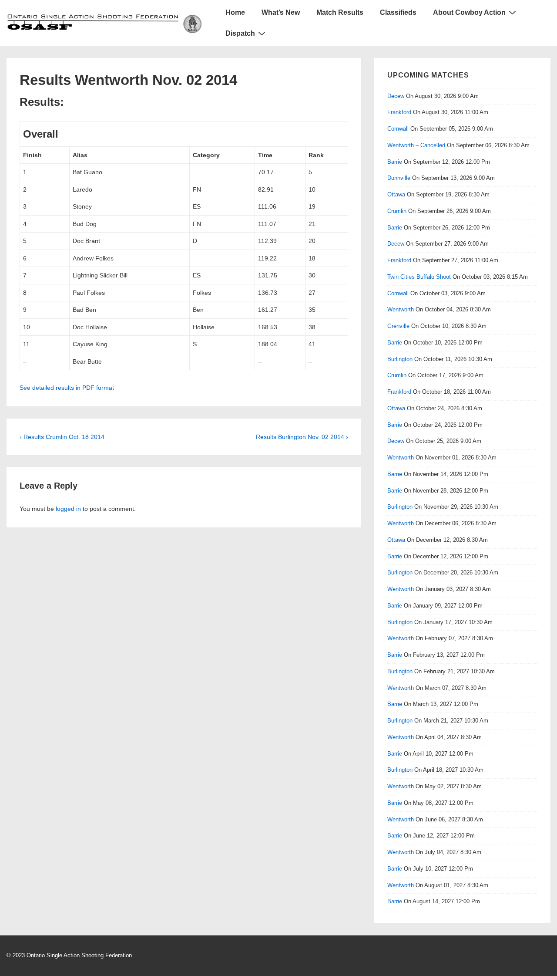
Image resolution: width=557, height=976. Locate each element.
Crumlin (396, 211)
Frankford (399, 112)
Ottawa (396, 194)
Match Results (339, 12)
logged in (68, 508)
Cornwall (398, 128)
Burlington (400, 359)
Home (235, 12)
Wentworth (400, 309)
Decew (395, 96)
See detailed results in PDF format (67, 387)
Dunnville (398, 178)
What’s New (281, 12)
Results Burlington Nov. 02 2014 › (302, 436)
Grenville (398, 326)
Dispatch (240, 33)
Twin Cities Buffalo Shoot (419, 277)
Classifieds (398, 12)
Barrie (394, 162)
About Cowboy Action (469, 12)
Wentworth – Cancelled (416, 145)
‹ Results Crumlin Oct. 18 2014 (62, 436)
